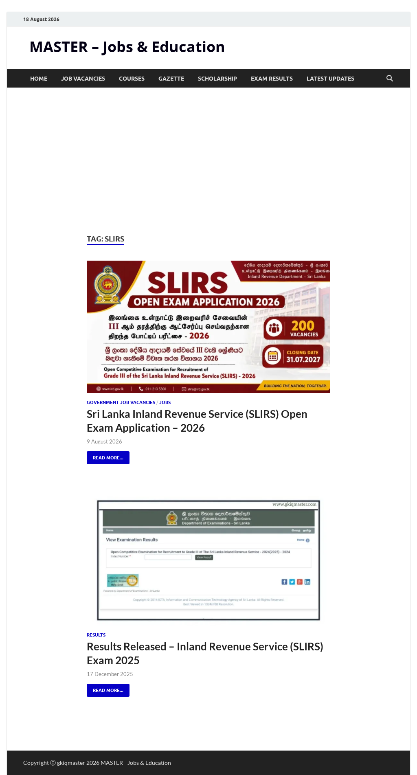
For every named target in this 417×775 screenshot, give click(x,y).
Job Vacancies (83, 78)
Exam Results (272, 78)
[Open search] (390, 78)
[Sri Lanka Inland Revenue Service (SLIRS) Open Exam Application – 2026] (208, 327)
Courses (132, 78)
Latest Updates (330, 78)
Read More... (105, 456)
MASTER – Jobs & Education (127, 47)
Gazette (171, 78)
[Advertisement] (208, 161)
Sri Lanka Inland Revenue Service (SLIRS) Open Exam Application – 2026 (197, 420)
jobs (165, 402)
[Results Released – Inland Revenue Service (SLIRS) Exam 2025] (208, 560)
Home (38, 78)
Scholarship (217, 78)
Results (96, 635)
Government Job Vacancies (121, 402)
